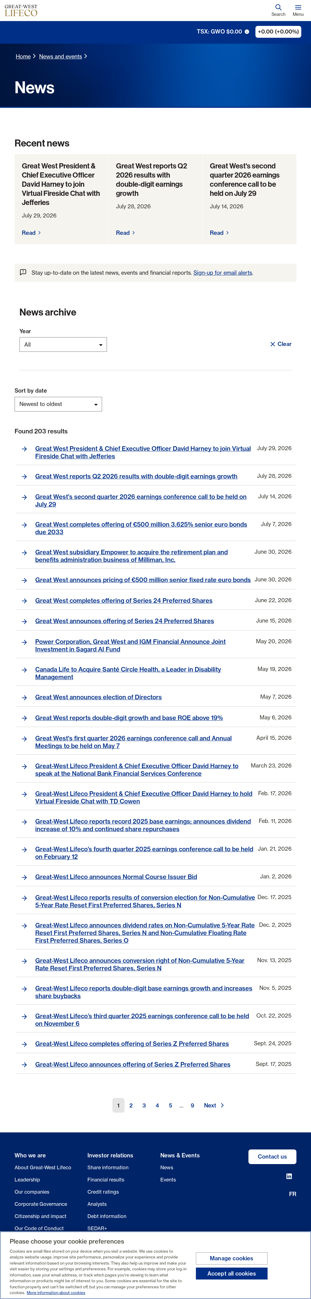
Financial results (105, 1180)
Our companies (32, 1192)
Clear (285, 344)
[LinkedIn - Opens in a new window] (289, 1176)
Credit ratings (103, 1192)
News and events (60, 56)
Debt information (106, 1216)
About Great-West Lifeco (43, 1167)
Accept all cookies (231, 1273)
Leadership (27, 1180)
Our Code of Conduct (39, 1228)
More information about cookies (56, 1292)
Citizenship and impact (41, 1216)
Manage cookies (232, 1258)
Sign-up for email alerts (222, 272)
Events (168, 1180)
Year (25, 331)
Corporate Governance (41, 1204)
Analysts (97, 1204)
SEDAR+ (97, 1228)
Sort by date (31, 390)
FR (292, 1194)
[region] (155, 1265)
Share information (107, 1167)
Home (23, 56)
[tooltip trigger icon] (247, 31)
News (166, 1167)
